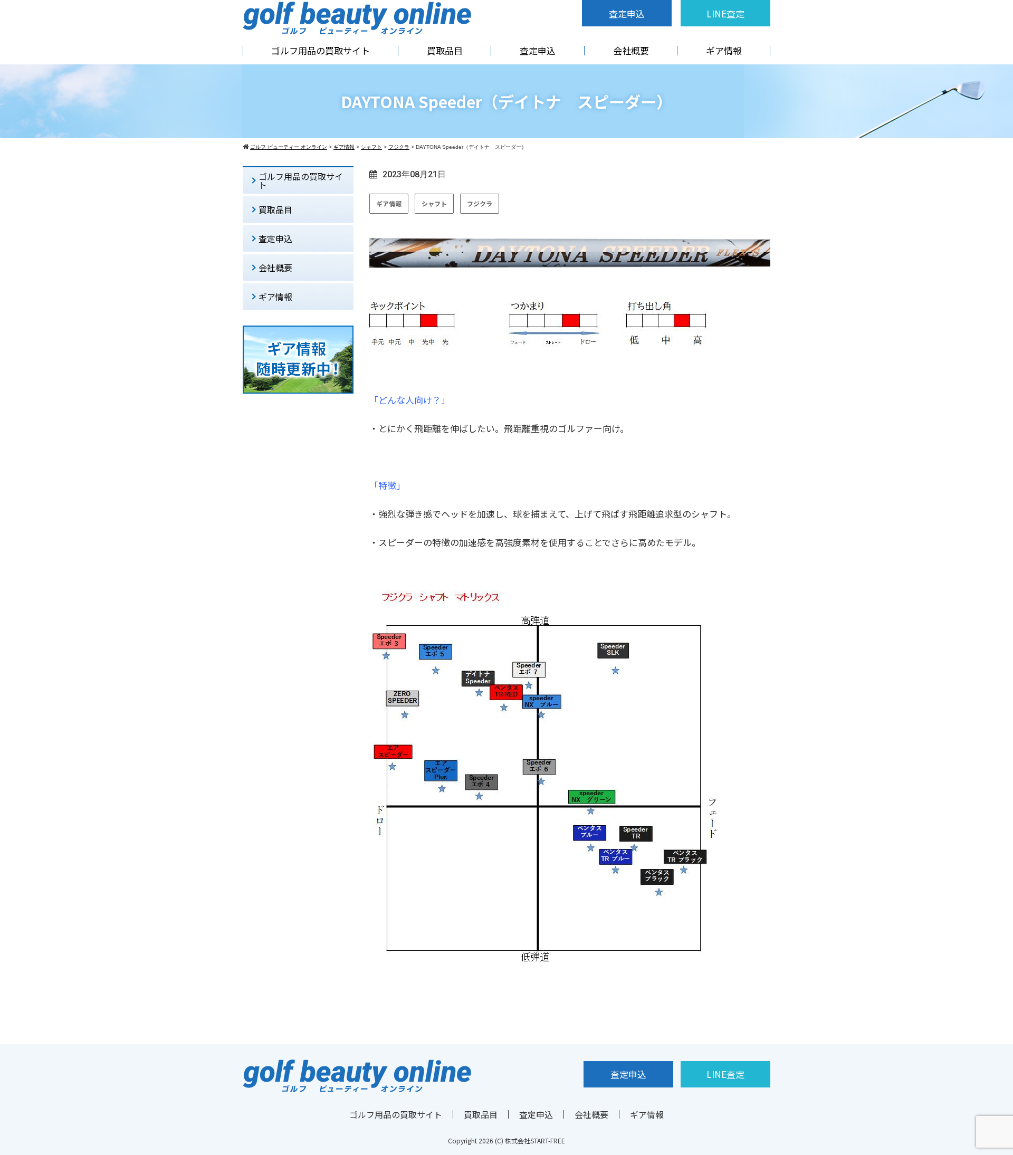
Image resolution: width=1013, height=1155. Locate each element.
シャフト (434, 203)
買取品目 (445, 50)
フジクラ (479, 203)
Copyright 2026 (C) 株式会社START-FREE (506, 1140)
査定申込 (627, 13)
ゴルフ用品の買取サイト (320, 50)
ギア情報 (724, 50)
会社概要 (631, 50)
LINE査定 (725, 13)
